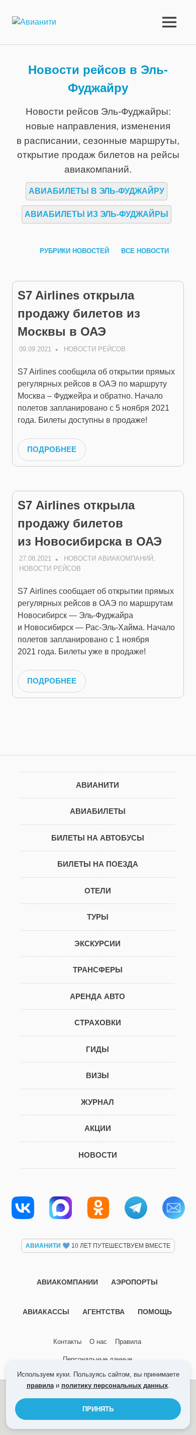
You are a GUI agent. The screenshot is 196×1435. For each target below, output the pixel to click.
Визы (97, 1075)
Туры (98, 917)
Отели (97, 890)
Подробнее (51, 449)
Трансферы (98, 969)
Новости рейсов (95, 349)
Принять (98, 1409)
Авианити (97, 785)
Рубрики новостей (74, 251)
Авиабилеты (98, 811)
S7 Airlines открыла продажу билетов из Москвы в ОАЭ (79, 313)
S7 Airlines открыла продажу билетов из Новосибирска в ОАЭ (90, 523)
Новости (97, 1155)
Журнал (97, 1102)
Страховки (97, 1022)
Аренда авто (97, 996)
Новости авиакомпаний (108, 558)
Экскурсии (97, 943)
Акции (97, 1128)
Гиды (97, 1049)
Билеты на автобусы (97, 838)
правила (40, 1385)
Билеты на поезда (97, 864)
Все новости (145, 251)
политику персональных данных (114, 1385)
